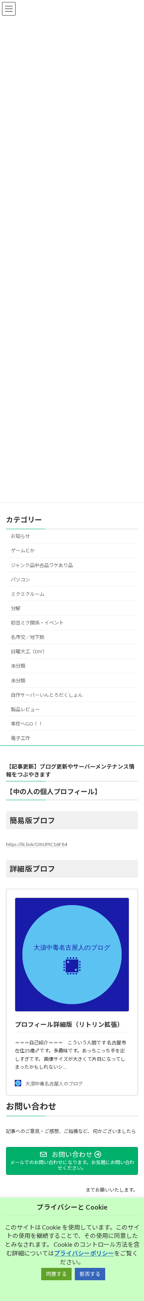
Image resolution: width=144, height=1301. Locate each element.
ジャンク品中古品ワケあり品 (42, 565)
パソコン (20, 580)
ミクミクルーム (27, 594)
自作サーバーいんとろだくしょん (47, 695)
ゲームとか (23, 551)
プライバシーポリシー (84, 1253)
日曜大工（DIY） (29, 651)
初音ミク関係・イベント (37, 623)
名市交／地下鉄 (27, 637)
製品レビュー (25, 709)
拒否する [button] (90, 1274)
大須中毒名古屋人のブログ (54, 1083)
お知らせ (20, 536)
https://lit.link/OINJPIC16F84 (36, 844)
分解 (15, 608)
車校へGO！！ (27, 724)
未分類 (18, 666)
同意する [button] (56, 1274)
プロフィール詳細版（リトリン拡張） (69, 1024)
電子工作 (20, 738)
